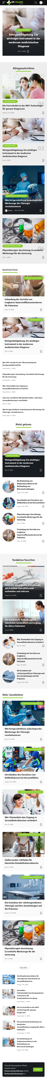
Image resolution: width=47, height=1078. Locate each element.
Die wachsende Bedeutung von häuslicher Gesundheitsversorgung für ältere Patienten (23, 622)
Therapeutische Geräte (12, 246)
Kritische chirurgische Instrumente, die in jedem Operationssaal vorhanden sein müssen (23, 588)
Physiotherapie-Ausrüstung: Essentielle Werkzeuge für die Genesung (29, 517)
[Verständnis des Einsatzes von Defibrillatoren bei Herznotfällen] (9, 503)
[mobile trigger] (5, 2)
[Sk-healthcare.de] (15, 2)
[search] (35, 3)
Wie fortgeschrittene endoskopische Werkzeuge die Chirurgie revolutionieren (23, 203)
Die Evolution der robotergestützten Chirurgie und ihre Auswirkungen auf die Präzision (23, 905)
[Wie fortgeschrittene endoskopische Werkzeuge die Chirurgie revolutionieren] (23, 190)
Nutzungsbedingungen (13, 1074)
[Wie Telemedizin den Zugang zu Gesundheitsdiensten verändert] (9, 642)
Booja (10, 210)
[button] (15, 59)
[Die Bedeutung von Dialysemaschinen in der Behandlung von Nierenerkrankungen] (9, 487)
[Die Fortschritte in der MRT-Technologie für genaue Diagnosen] (23, 86)
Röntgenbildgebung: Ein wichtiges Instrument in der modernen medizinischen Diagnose (20, 153)
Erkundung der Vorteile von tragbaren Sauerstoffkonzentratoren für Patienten (23, 302)
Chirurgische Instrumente (16, 196)
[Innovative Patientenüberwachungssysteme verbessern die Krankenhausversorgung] (9, 993)
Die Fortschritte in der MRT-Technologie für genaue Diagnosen (28, 1010)
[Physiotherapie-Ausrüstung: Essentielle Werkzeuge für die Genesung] (23, 230)
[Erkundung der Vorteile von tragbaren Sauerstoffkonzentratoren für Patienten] (23, 285)
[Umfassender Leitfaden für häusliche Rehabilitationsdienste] (23, 844)
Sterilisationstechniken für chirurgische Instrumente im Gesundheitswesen (28, 978)
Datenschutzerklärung (13, 1071)
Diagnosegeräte (23, 30)
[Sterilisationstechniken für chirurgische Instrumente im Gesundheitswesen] (9, 979)
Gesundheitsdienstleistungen (30, 792)
